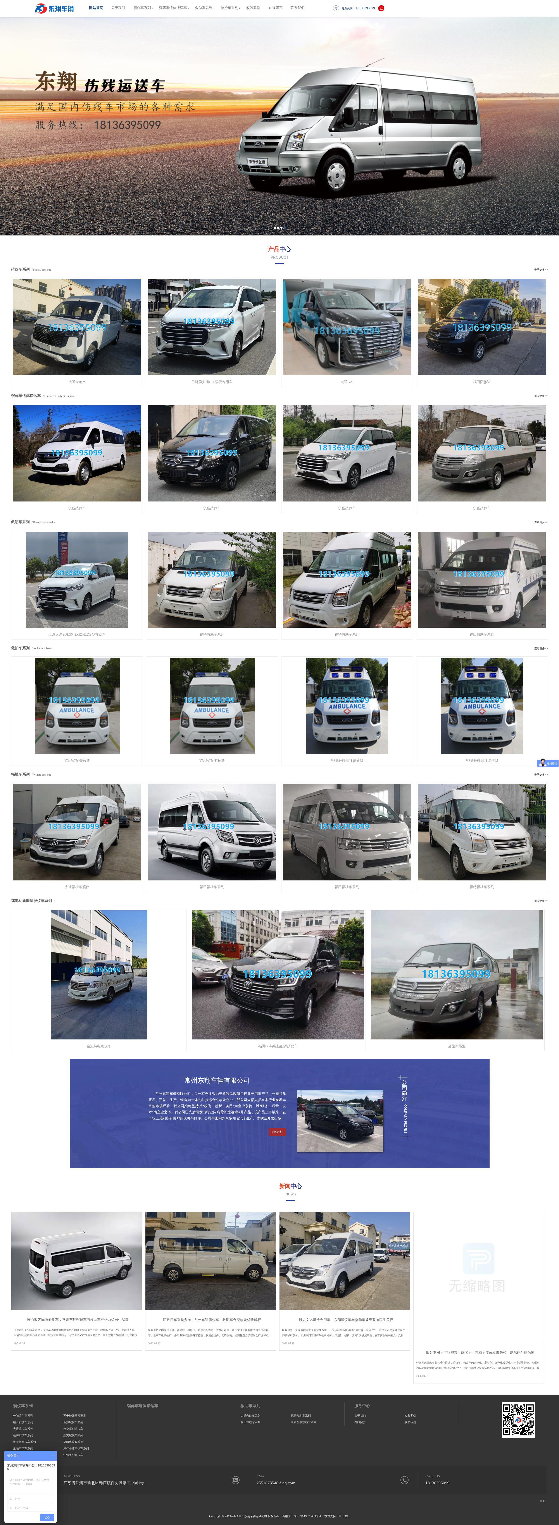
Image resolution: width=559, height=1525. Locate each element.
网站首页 (96, 8)
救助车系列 (203, 8)
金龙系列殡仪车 (73, 1428)
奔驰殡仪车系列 (23, 1415)
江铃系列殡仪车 (73, 1455)
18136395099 (437, 1482)
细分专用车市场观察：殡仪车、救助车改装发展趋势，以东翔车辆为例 (480, 1352)
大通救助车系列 (251, 1415)
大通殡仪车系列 (23, 1428)
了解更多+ (277, 1131)
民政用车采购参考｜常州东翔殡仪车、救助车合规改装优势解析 (212, 1320)
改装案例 (253, 8)
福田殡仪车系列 (23, 1422)
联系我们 (298, 8)
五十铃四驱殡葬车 (74, 1415)
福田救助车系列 (251, 1422)
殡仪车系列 (142, 8)
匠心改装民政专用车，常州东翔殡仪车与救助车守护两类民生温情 (78, 1319)
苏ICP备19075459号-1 (307, 1516)
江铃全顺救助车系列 (303, 1422)
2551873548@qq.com (276, 1482)
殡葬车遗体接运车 (173, 8)
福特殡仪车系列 (23, 1435)
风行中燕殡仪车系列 (76, 1448)
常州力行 (344, 1516)
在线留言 (276, 8)
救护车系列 (229, 8)
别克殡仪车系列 (73, 1435)
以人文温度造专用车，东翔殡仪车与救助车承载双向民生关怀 (346, 1320)
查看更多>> (541, 269)
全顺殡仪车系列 (23, 1448)
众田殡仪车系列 (73, 1442)
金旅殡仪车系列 (73, 1422)
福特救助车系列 (301, 1415)
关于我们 (118, 8)
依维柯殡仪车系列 (24, 1442)
